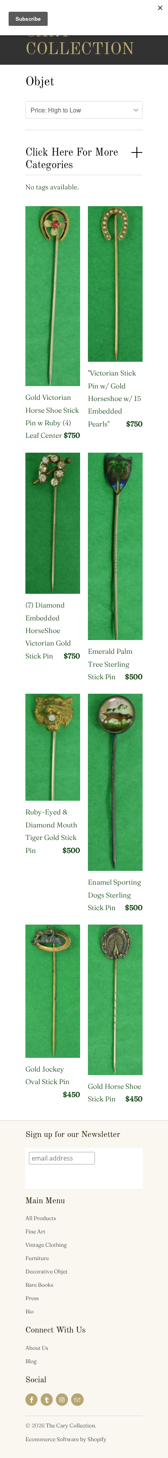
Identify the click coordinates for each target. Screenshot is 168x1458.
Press (32, 1298)
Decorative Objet (46, 1271)
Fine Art (35, 1231)
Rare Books (39, 1284)
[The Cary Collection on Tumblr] (47, 1399)
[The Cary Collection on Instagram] (62, 1399)
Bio (29, 1311)
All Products (40, 1218)
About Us (36, 1347)
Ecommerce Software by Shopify (66, 1439)
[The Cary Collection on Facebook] (31, 1399)
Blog (31, 1361)
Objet (39, 82)
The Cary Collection (56, 32)
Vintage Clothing (46, 1244)
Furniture (37, 1258)
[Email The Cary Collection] (77, 1399)
